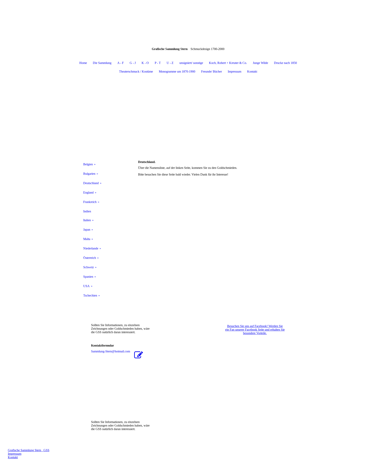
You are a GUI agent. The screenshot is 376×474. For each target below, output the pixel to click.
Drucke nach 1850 (285, 63)
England (88, 192)
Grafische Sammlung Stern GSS (28, 450)
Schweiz (88, 267)
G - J (133, 63)
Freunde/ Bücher (211, 71)
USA (86, 286)
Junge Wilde (260, 63)
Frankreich (90, 202)
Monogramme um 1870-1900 (177, 71)
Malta (86, 239)
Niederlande (90, 248)
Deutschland (91, 183)
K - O (145, 63)
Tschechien (90, 295)
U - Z (170, 63)
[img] (188, 19)
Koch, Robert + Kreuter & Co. (228, 63)
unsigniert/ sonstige (191, 63)
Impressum (234, 71)
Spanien (88, 276)
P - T (158, 63)
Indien (87, 211)
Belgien (88, 164)
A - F (120, 63)
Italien (87, 220)
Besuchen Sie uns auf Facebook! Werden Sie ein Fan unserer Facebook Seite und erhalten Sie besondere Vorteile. (255, 329)
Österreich (89, 257)
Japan (86, 229)
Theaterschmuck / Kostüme (136, 71)
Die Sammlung (102, 63)
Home (83, 63)
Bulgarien (89, 173)
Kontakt (252, 71)
